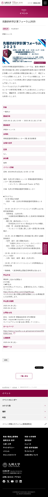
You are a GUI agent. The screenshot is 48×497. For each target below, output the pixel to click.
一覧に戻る (24, 376)
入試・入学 (7, 444)
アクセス (17, 477)
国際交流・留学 (9, 440)
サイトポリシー (9, 447)
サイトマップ (29, 451)
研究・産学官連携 (31, 447)
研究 (5, 360)
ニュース (28, 444)
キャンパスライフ (9, 455)
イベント (14, 387)
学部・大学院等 (30, 436)
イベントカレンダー (9, 400)
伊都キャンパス (7, 34)
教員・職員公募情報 (10, 436)
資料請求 (28, 440)
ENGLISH (36, 3)
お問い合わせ (8, 477)
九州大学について (31, 455)
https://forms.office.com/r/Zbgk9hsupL (18, 292)
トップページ (5, 387)
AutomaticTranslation (45, 248)
